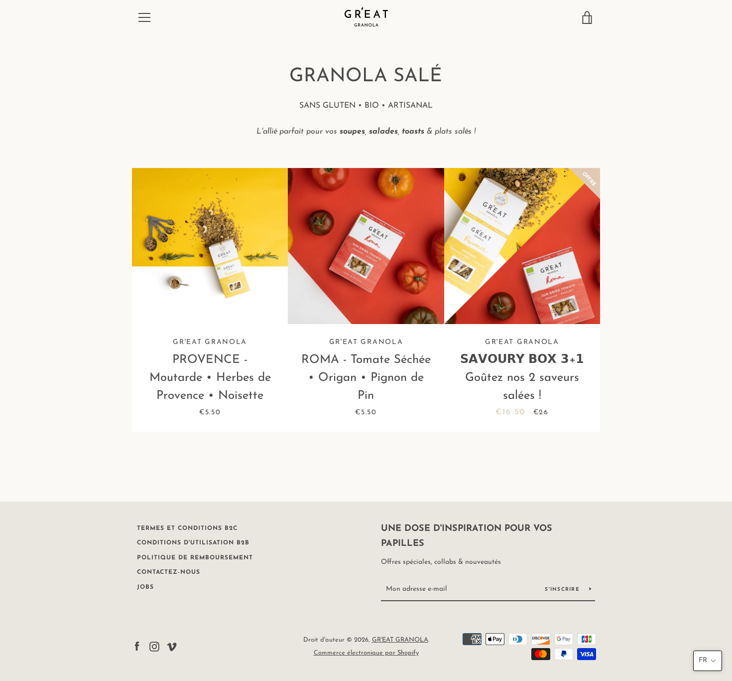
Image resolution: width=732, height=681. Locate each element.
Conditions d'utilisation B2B (193, 543)
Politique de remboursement (195, 558)
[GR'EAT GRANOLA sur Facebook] (137, 646)
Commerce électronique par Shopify (366, 653)
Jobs (145, 587)
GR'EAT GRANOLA (400, 640)
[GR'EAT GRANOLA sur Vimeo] (172, 646)
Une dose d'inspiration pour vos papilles (466, 536)
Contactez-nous (168, 572)
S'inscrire (563, 589)
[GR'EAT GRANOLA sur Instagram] (154, 646)
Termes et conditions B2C (187, 528)
